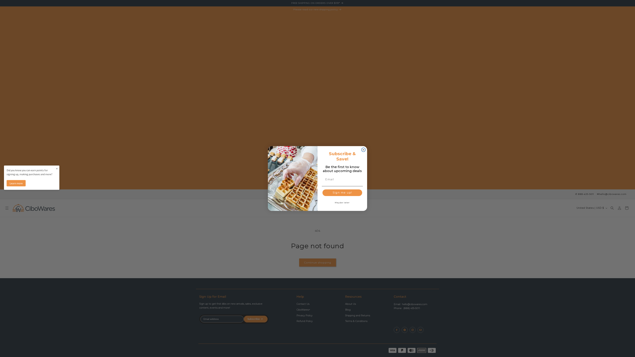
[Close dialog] (363, 150)
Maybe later (342, 202)
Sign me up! (342, 192)
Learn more (16, 183)
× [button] (57, 168)
